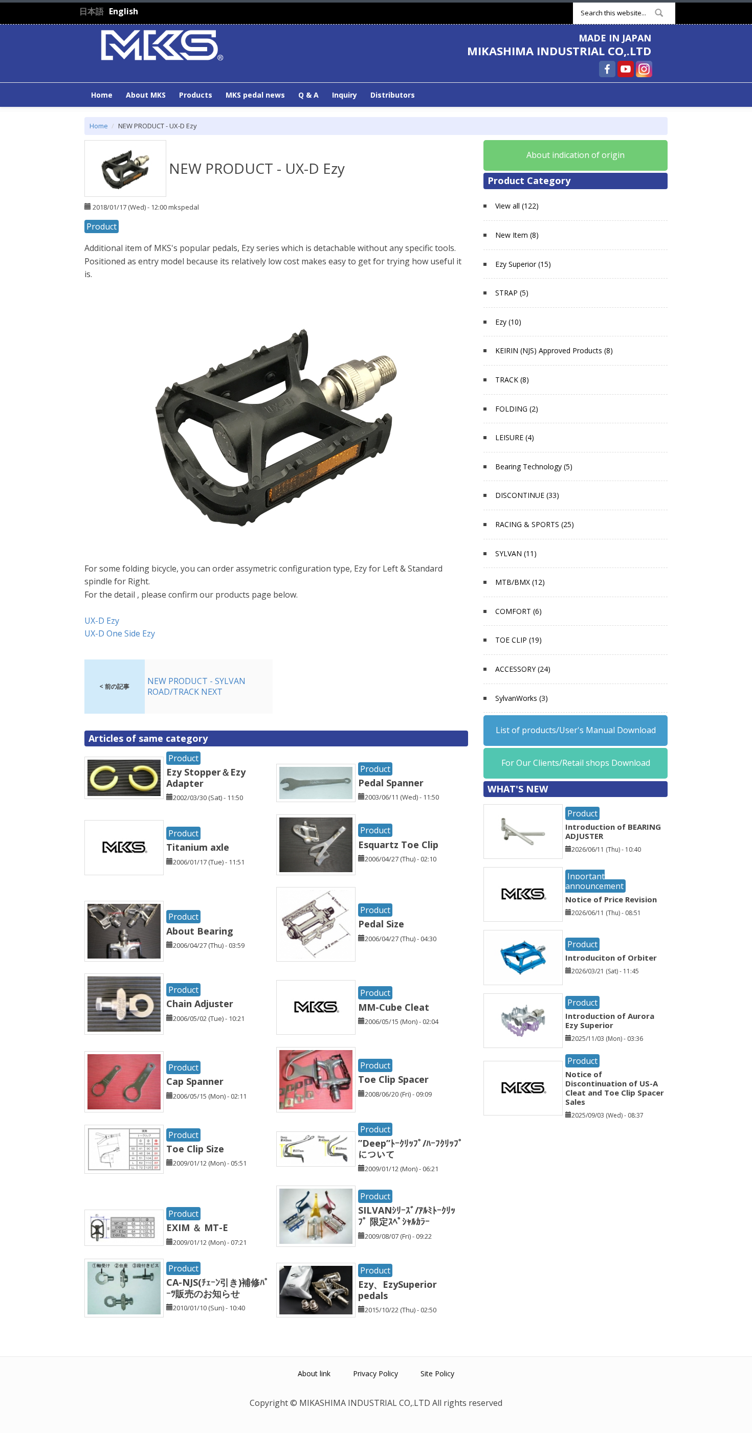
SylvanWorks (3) (521, 698)
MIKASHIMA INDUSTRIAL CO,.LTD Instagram (644, 69)
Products (195, 95)
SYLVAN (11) (516, 553)
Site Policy (437, 1373)
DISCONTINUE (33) (527, 495)
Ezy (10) (508, 322)
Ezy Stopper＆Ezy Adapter (206, 777)
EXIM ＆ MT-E (197, 1227)
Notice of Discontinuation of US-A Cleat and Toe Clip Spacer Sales (614, 1088)
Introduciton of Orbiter (611, 957)
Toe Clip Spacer (393, 1079)
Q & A (308, 95)
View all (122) (517, 206)
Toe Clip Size (195, 1149)
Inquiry (344, 95)
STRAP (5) (511, 293)
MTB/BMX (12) (520, 582)
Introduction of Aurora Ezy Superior (609, 1020)
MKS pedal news (255, 95)
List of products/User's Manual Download (576, 730)
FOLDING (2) (516, 409)
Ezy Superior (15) (523, 264)
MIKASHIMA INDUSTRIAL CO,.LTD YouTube (625, 69)
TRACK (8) (512, 379)
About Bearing (199, 931)
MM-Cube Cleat (393, 1007)
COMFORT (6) (518, 611)
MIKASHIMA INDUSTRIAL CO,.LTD (559, 50)
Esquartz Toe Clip (398, 844)
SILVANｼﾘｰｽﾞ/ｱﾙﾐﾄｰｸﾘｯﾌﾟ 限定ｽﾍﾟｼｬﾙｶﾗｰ (406, 1215)
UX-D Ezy (101, 620)
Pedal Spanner (391, 783)
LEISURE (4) (514, 437)
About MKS (146, 95)
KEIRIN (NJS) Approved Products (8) (554, 350)
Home (102, 95)
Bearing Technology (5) (533, 466)
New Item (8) (517, 235)
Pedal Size (381, 924)
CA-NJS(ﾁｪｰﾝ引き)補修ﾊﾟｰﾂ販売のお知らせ (217, 1288)
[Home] (162, 44)
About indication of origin (575, 155)
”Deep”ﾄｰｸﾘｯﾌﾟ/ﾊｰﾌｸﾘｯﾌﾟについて (410, 1149)
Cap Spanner (195, 1081)
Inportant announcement (594, 881)
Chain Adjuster (199, 1003)
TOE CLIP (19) (518, 640)
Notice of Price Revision (611, 899)
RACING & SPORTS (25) (534, 524)
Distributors (392, 95)
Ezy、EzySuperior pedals (397, 1290)
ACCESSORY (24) (522, 669)
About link (314, 1373)
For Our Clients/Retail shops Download (575, 762)
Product (101, 226)
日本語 (91, 11)
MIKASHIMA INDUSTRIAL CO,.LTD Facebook (607, 69)
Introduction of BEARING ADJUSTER (613, 831)
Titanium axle (197, 847)
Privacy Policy (375, 1373)
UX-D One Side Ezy (119, 633)
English (123, 11)
